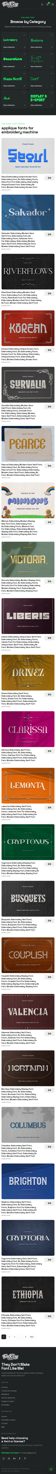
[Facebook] (19, 1458)
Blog (2, 1427)
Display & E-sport (7, 1401)
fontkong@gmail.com (29, 1453)
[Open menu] (52, 4)
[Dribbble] (9, 1458)
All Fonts (4, 1387)
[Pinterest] (25, 1458)
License (4, 1416)
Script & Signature (8, 1398)
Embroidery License (8, 1420)
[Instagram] (3, 1458)
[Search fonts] (42, 4)
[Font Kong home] (10, 4)
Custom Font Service (9, 1391)
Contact (4, 1423)
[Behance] (14, 1458)
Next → (32, 1337)
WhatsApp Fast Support (11, 1453)
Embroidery (5, 1405)
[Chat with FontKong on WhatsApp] (51, 1469)
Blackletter (5, 1394)
